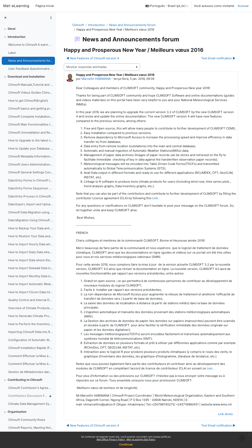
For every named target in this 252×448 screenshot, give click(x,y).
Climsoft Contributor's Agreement (30, 388)
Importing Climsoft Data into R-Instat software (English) (30, 332)
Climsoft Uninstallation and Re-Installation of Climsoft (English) (30, 132)
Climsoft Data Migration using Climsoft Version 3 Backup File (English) (30, 212)
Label (12, 53)
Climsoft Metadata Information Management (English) (30, 156)
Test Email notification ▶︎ (218, 58)
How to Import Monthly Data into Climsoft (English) (30, 276)
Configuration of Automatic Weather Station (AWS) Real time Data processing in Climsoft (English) (30, 340)
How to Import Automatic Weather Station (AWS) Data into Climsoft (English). (30, 284)
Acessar (243, 6)
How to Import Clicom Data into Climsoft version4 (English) (30, 292)
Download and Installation (26, 76)
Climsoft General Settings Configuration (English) (30, 172)
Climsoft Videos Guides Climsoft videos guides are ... (30, 92)
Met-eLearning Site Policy (141, 439)
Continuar (126, 444)
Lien (210, 368)
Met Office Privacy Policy (111, 439)
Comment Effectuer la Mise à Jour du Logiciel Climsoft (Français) (30, 356)
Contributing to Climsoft (25, 380)
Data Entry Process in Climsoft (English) (30, 196)
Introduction (16, 37)
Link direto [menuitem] (225, 414)
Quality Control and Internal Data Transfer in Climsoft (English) (30, 300)
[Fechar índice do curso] (5, 17)
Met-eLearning (16, 6)
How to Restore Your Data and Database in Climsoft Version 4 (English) (30, 236)
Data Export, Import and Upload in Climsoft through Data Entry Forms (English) (30, 204)
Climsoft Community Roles (26, 420)
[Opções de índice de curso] (51, 17)
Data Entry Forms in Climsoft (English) (30, 180)
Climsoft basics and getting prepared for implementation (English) (30, 108)
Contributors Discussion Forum (28, 396)
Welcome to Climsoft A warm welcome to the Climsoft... (30, 44)
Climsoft (78, 25)
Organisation (17, 412)
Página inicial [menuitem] (44, 6)
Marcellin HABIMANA (96, 79)
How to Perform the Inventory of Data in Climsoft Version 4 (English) (30, 324)
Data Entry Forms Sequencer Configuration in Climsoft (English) (30, 188)
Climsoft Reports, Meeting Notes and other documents (30, 427)
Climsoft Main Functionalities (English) (30, 124)
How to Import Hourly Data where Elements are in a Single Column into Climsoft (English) (30, 244)
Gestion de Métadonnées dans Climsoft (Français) (30, 372)
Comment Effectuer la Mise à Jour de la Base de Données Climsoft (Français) (30, 364)
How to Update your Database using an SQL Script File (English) (30, 148)
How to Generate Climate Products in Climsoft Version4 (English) (30, 316)
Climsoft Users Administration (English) (30, 164)
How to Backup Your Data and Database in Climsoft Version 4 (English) (30, 228)
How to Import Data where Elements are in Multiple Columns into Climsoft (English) (30, 260)
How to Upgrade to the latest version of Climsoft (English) (30, 140)
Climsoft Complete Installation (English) (30, 116)
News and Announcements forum (30, 60)
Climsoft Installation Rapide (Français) (30, 348)
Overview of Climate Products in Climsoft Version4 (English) (30, 308)
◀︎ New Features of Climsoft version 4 (92, 58)
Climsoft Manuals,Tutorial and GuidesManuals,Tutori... (30, 84)
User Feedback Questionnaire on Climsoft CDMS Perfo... (30, 69)
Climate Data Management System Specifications (30, 404)
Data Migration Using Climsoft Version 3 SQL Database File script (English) (30, 220)
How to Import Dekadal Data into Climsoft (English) (30, 268)
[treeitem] (28, 29)
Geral (11, 29)
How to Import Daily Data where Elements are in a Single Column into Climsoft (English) (30, 252)
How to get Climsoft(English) (28, 100)
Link (155, 198)
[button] (167, 6)
